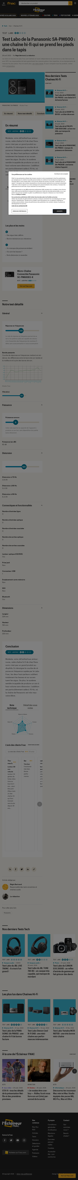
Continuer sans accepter (61, 174)
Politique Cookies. (21, 194)
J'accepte (59, 211)
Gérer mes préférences (19, 211)
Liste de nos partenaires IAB (19, 205)
